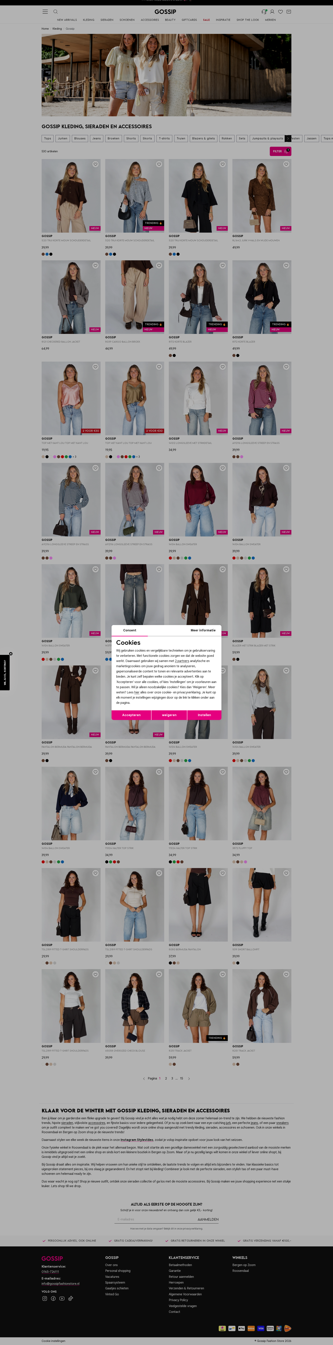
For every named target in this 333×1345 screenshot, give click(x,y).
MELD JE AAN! (141, 697)
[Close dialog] (236, 629)
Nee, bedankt (141, 705)
